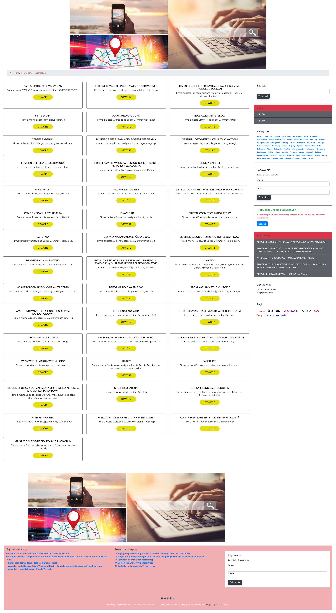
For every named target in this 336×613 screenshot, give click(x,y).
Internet (282, 155)
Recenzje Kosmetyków (209, 115)
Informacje (276, 146)
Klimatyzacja (280, 139)
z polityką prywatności (213, 605)
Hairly (209, 260)
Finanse (297, 158)
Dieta (319, 146)
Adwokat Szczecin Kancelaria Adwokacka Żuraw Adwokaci (291, 242)
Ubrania (285, 152)
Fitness (269, 149)
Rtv (308, 143)
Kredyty (275, 158)
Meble (270, 152)
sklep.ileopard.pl (126, 388)
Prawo (305, 139)
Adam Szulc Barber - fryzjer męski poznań (209, 417)
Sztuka (292, 143)
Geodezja (298, 139)
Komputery (321, 149)
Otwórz (43, 97)
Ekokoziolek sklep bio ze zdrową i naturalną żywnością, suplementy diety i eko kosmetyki (126, 262)
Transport (273, 155)
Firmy (17, 73)
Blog (262, 114)
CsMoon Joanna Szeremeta (43, 213)
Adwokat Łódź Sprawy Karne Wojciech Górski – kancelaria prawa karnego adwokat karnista (291, 266)
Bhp (313, 146)
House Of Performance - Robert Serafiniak (126, 139)
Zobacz (262, 224)
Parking (285, 143)
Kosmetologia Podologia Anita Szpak (43, 287)
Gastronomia (297, 136)
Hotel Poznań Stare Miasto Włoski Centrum (210, 311)
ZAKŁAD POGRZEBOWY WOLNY (42, 86)
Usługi (271, 139)
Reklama (267, 146)
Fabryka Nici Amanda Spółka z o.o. (126, 236)
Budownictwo (262, 155)
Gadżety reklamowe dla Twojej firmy (136, 566)
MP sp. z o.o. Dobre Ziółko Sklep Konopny (43, 441)
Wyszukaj (263, 96)
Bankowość (261, 152)
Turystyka (289, 158)
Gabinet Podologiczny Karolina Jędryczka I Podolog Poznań (209, 87)
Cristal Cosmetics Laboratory (210, 213)
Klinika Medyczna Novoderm (210, 388)
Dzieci (259, 146)
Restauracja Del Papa (43, 337)
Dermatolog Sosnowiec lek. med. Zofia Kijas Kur (209, 189)
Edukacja (320, 143)
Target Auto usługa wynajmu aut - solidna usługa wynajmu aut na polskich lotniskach (160, 556)
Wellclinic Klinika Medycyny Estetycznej (126, 417)
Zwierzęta (268, 136)
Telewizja (290, 155)
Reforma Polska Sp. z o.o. (126, 287)
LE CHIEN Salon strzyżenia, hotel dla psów (209, 236)
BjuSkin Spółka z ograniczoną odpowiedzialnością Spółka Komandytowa (43, 389)
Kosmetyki (314, 136)
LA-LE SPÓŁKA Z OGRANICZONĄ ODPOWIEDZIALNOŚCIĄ (209, 337)
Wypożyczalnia (298, 149)
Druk (306, 136)
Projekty (292, 146)
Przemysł (293, 152)
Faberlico (209, 361)
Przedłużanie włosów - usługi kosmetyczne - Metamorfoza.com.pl (126, 164)
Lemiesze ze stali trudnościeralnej (135, 559)
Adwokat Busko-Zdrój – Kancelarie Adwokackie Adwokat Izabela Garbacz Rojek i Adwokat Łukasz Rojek (290, 250)
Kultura (318, 152)
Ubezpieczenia (263, 143)
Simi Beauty (43, 115)
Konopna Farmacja (126, 311)
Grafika (287, 149)
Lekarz (277, 152)
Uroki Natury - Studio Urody (210, 287)
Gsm (313, 143)
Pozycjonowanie (263, 158)
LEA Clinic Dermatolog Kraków (43, 163)
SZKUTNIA (43, 236)
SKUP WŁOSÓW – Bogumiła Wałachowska (126, 337)
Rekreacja (261, 149)
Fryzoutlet (43, 189)
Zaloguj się (263, 197)
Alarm (317, 155)
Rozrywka (301, 143)
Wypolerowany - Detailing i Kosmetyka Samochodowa (43, 312)
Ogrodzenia (286, 136)
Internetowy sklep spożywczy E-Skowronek (126, 86)
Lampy (301, 152)
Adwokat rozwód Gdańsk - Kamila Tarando (282, 274)
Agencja (300, 146)
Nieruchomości (307, 155)
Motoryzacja (275, 143)
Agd (281, 158)
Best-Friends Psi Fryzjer (43, 260)
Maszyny (313, 139)
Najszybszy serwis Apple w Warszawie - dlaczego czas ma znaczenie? (153, 553)
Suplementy (310, 149)
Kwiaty (259, 136)
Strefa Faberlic (43, 139)
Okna (298, 155)
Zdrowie (322, 139)
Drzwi (311, 158)
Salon (284, 146)
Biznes (324, 155)
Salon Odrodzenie (126, 189)
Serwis (289, 139)
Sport (304, 158)
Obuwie (277, 136)
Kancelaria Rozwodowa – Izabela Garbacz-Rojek (285, 258)
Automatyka (262, 139)
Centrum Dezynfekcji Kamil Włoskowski (210, 139)
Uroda (307, 146)
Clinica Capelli (210, 163)
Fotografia (278, 149)
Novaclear (126, 213)
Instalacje (309, 152)
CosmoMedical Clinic (126, 115)
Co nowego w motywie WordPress (135, 563)
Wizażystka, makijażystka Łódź (43, 361)
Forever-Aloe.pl (43, 417)
